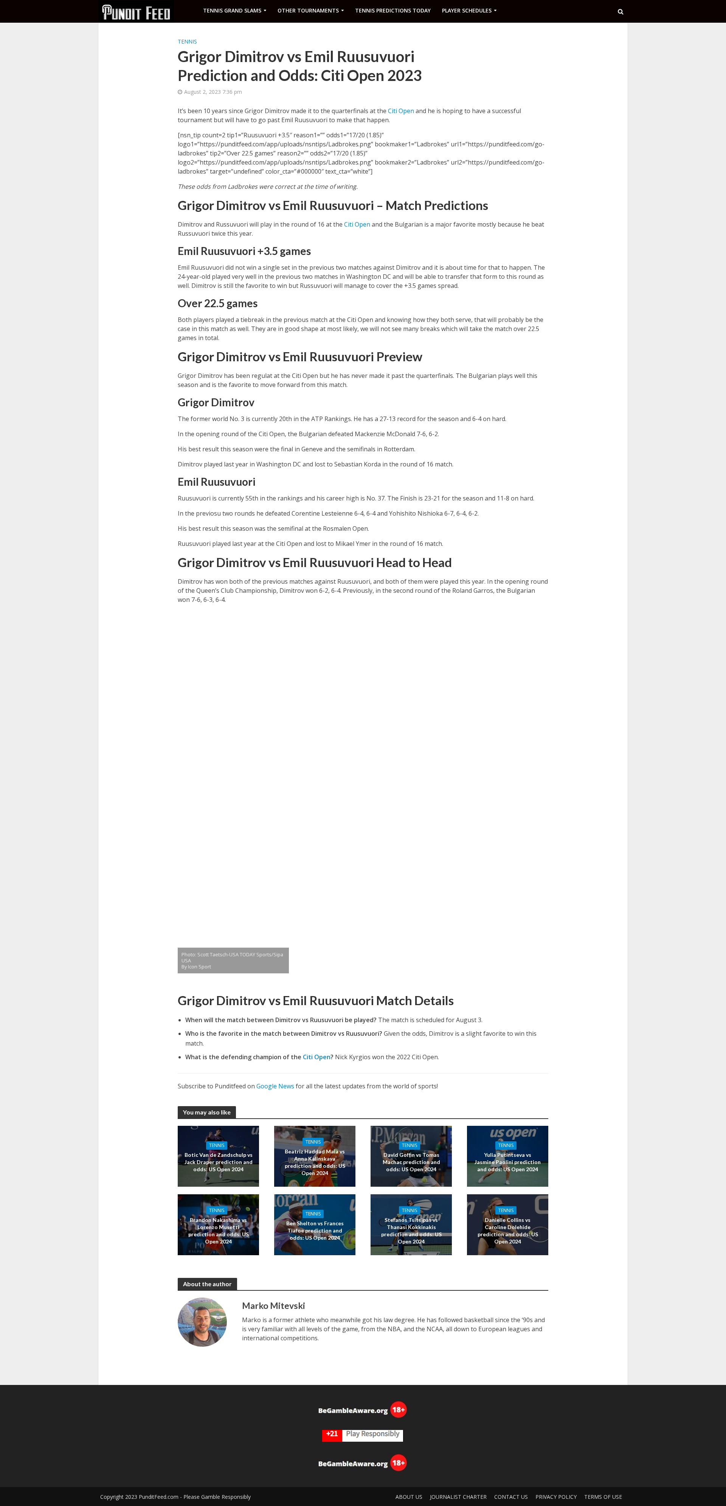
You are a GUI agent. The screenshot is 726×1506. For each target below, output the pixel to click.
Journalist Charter (458, 1496)
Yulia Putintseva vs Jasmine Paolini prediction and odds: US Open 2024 (508, 1162)
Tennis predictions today (393, 10)
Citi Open (401, 111)
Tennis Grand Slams (232, 10)
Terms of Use (603, 1496)
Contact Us (511, 1496)
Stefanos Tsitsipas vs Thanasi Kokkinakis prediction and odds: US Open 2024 (411, 1230)
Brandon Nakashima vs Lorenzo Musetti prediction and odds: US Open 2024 (218, 1230)
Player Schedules (467, 10)
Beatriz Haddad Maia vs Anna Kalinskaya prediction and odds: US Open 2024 (315, 1162)
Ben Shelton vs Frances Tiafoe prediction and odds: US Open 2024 (315, 1230)
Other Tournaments (308, 10)
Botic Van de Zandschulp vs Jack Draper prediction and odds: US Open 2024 (219, 1162)
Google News (275, 1086)
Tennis (187, 41)
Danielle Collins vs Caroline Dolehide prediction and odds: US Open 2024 (508, 1230)
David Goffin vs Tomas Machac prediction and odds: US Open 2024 (411, 1162)
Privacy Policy (556, 1496)
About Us (409, 1496)
